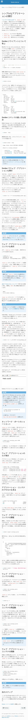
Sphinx (9, 716)
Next (22, 707)
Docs (3, 7)
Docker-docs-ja (15, 2)
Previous (6, 707)
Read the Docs (5, 717)
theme (16, 716)
